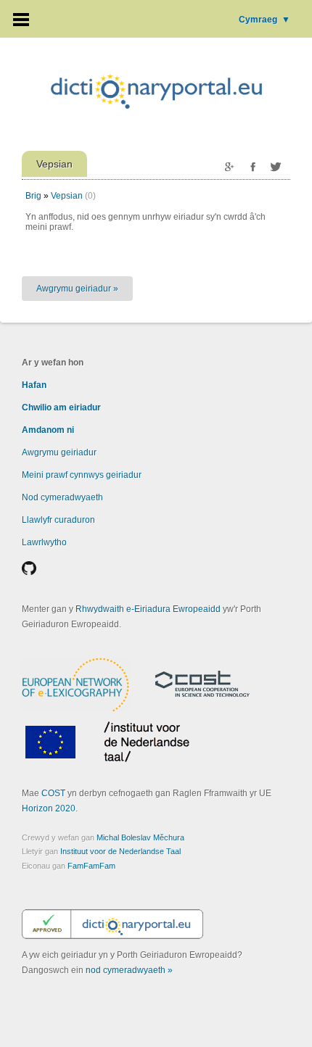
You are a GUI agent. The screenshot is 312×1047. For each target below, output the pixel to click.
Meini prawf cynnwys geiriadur (81, 475)
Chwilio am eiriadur (61, 407)
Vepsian (67, 196)
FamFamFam (91, 865)
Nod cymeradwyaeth (62, 497)
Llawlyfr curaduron (58, 520)
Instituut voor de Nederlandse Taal (120, 851)
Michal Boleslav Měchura (140, 837)
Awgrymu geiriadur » (77, 289)
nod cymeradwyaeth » (129, 970)
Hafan (34, 385)
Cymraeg (264, 20)
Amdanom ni (48, 430)
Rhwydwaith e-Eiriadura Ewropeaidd (148, 609)
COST (53, 793)
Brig (33, 196)
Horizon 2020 (48, 808)
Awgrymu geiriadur (59, 452)
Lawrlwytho (44, 542)
